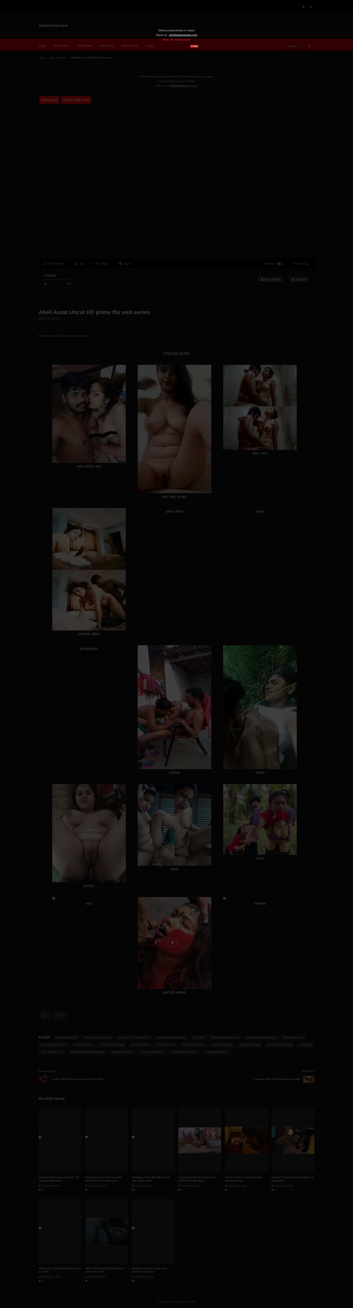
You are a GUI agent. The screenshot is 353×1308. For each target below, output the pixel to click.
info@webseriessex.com (183, 34)
